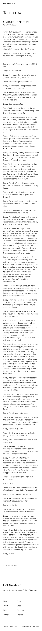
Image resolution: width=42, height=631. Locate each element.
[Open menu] (37, 3)
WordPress (35, 627)
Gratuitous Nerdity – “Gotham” (17, 23)
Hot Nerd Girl (9, 3)
